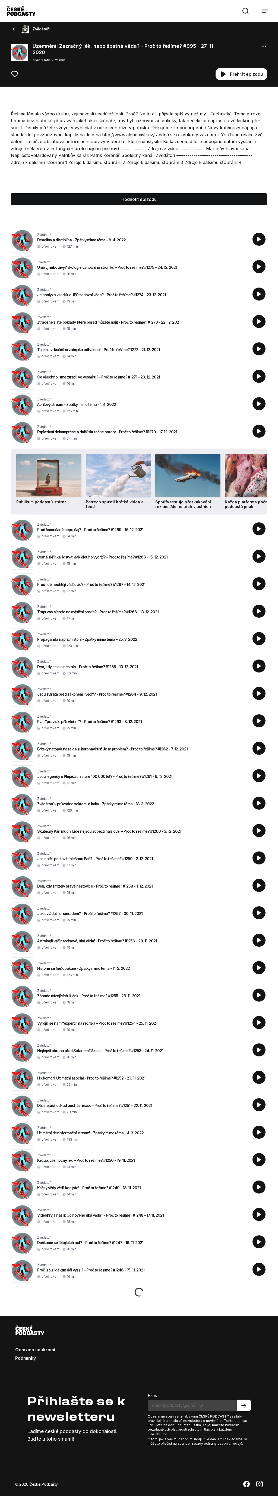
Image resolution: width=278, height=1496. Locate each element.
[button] (245, 10)
